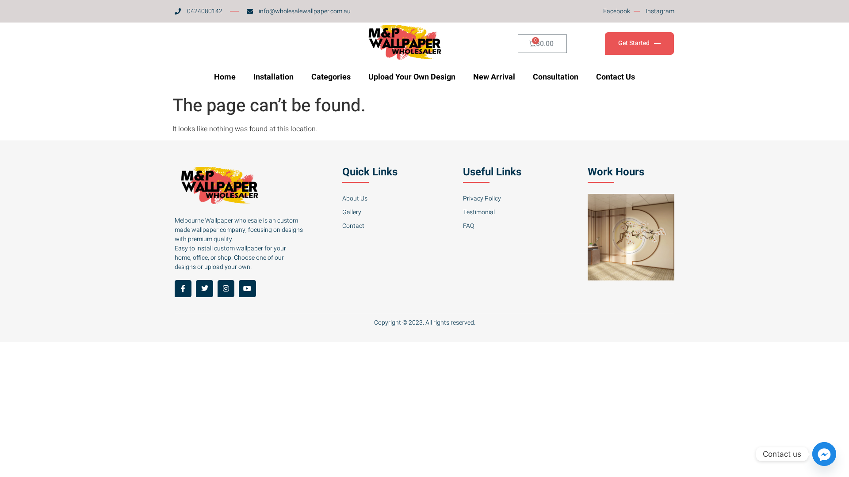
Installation (273, 77)
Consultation (555, 77)
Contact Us (615, 77)
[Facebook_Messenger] (824, 454)
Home (225, 77)
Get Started (634, 43)
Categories (331, 77)
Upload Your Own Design (411, 77)
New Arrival (494, 77)
